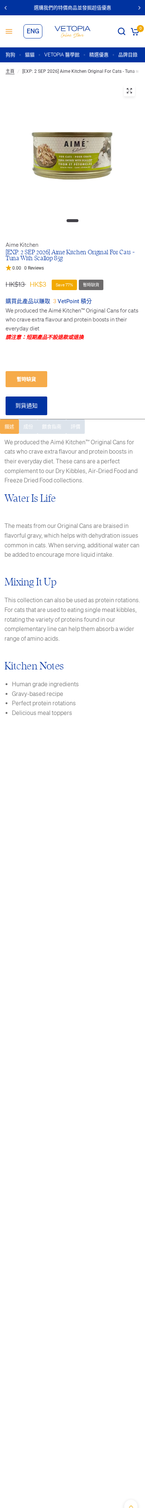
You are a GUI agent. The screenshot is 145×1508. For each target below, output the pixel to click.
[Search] (121, 31)
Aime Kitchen (22, 245)
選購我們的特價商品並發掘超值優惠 (72, 7)
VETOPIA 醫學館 (62, 54)
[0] (133, 31)
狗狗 (10, 54)
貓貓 (30, 54)
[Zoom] (129, 90)
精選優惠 (99, 54)
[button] (72, 268)
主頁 (10, 71)
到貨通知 (26, 405)
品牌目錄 (128, 54)
